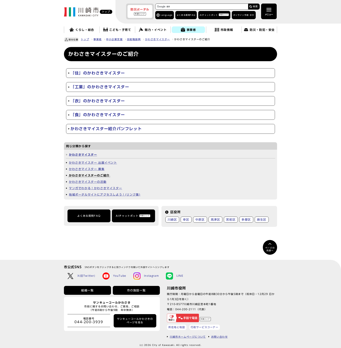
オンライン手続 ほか (243, 15)
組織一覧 (87, 290)
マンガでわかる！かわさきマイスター (95, 188)
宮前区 (231, 219)
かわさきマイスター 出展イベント (93, 162)
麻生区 (261, 219)
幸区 (186, 219)
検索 (255, 6)
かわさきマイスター (157, 39)
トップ (85, 39)
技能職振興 (134, 39)
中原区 (200, 219)
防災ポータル (140, 11)
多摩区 (246, 219)
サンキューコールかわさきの (135, 321)
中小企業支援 (114, 39)
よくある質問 (186, 15)
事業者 (97, 39)
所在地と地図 (176, 327)
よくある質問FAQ (89, 216)
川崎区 (172, 219)
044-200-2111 (185, 309)
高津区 (215, 219)
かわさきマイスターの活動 (87, 181)
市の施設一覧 (136, 290)
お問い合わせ (219, 336)
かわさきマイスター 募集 (86, 169)
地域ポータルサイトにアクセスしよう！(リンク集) (104, 194)
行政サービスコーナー (204, 327)
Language (167, 15)
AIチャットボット (214, 15)
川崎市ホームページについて (188, 336)
